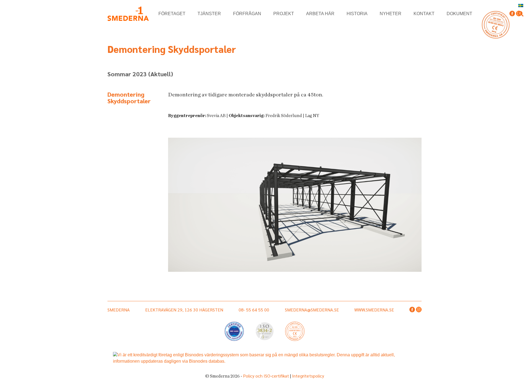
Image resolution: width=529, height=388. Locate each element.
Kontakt (424, 13)
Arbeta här (320, 13)
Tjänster (209, 13)
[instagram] (419, 310)
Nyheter (390, 13)
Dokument (459, 13)
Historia (357, 13)
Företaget (171, 13)
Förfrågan (247, 13)
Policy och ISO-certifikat (266, 376)
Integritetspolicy (308, 376)
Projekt (283, 13)
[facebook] (512, 14)
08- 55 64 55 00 (254, 310)
